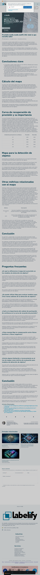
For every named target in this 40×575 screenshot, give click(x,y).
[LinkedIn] (33, 417)
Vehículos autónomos (19, 536)
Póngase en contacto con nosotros (26, 561)
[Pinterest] (24, 417)
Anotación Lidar (17, 553)
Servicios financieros (19, 539)
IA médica (17, 541)
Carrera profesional (15, 561)
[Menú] (37, 4)
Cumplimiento (22, 562)
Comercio (17, 537)
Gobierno (17, 542)
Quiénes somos (8, 561)
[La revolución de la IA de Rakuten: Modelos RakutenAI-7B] (10, 438)
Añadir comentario (7, 476)
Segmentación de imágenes (19, 552)
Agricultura (17, 538)
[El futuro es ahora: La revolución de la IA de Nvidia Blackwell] (10, 454)
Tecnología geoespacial (20, 540)
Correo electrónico (19, 472)
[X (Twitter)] (15, 417)
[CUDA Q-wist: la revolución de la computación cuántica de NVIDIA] (29, 438)
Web (28, 472)
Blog (3, 561)
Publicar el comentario (7, 489)
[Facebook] (6, 417)
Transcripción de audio (18, 551)
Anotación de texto (18, 550)
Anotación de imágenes (19, 548)
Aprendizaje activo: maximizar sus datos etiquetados (17, 410)
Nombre (5, 472)
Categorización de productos (20, 554)
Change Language (27, 7)
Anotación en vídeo (18, 549)
